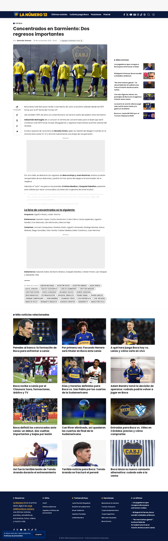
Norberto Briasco (49, 302)
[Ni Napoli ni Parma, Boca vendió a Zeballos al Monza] (149, 75)
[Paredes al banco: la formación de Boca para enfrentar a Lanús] (35, 331)
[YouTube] (131, 15)
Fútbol (19, 23)
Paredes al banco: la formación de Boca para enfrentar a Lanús (35, 349)
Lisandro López (68, 298)
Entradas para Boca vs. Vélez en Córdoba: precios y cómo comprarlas (131, 431)
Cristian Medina (87, 289)
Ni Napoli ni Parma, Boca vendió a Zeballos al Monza (128, 74)
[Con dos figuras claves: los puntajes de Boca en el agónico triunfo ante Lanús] (149, 96)
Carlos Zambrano (68, 289)
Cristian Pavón (32, 292)
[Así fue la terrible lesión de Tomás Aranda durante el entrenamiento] (35, 453)
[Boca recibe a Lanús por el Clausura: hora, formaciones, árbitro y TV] (35, 370)
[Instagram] (138, 15)
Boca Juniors (31, 289)
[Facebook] (124, 15)
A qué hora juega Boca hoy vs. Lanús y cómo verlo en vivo (130, 349)
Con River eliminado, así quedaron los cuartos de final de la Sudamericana (83, 431)
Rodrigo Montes (67, 302)
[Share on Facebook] (17, 115)
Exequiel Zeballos (66, 295)
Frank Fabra (82, 295)
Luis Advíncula (84, 298)
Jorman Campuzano (34, 298)
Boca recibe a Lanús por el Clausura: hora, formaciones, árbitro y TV (31, 389)
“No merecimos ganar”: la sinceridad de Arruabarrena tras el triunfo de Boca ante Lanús (126, 86)
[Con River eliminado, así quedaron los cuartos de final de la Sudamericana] (84, 411)
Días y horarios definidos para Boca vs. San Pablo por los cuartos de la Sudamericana (84, 389)
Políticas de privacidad (13, 536)
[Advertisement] (84, 5)
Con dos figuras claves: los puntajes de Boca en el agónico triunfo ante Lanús (128, 96)
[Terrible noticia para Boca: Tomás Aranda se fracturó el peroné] (84, 453)
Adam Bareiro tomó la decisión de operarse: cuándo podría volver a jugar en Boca (132, 389)
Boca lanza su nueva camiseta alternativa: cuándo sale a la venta (130, 473)
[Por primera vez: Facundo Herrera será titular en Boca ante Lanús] (84, 331)
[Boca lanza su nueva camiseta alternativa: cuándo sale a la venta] (133, 453)
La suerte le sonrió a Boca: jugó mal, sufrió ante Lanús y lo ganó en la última (127, 106)
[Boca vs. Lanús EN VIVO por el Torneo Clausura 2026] (149, 115)
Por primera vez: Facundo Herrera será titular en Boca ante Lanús (83, 349)
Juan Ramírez (52, 298)
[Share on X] (17, 120)
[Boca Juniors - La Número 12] (30, 14)
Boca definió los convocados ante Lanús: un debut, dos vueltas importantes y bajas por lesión (34, 431)
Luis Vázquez (99, 298)
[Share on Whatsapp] (17, 126)
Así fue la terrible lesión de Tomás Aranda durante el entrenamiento (34, 471)
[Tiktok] (141, 15)
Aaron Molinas (47, 286)
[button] (38, 534)
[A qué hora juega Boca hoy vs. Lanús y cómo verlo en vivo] (133, 331)
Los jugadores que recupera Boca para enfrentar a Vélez (126, 65)
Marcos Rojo (31, 302)
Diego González (49, 292)
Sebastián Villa (98, 302)
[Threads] (144, 15)
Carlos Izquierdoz (49, 289)
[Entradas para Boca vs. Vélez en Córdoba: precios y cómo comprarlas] (133, 411)
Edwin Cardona (84, 292)
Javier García (97, 295)
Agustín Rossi (63, 286)
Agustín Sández (80, 286)
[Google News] (134, 15)
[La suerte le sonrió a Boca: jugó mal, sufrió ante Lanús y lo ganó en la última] (149, 106)
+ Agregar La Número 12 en (70, 41)
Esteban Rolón (48, 295)
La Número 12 (19, 503)
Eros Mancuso (32, 295)
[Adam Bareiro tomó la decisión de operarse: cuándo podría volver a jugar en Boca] (133, 370)
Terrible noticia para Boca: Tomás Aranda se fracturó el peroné (83, 471)
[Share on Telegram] (17, 131)
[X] (127, 15)
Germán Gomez (24, 40)
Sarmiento (83, 302)
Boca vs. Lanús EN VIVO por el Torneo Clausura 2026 (126, 114)
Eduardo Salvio (67, 292)
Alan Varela (95, 286)
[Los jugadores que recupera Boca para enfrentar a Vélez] (149, 66)
